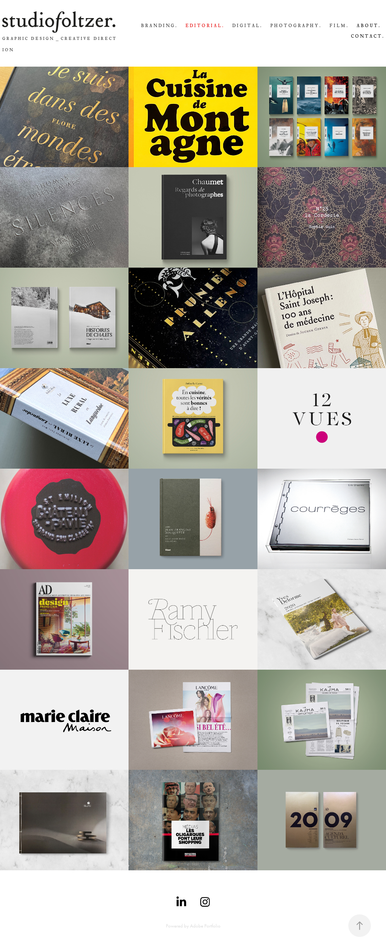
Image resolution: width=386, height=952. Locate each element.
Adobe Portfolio (205, 926)
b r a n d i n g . (158, 25)
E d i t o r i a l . (204, 25)
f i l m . (338, 25)
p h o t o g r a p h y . (295, 25)
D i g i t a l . (246, 25)
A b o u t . (368, 25)
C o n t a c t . (367, 36)
